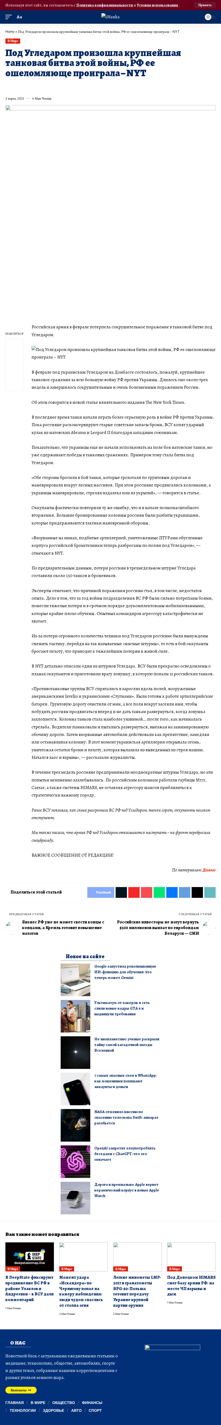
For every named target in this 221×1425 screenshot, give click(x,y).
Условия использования (158, 5)
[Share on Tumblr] (68, 86)
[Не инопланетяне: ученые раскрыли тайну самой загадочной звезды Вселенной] (75, 1052)
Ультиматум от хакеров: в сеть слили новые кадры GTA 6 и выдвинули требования (122, 1008)
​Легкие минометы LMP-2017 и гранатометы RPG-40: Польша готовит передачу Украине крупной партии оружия (137, 1291)
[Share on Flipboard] (29, 86)
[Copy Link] (117, 86)
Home (10, 31)
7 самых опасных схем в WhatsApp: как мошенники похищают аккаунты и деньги (125, 1081)
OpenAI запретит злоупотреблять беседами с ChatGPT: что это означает (125, 1153)
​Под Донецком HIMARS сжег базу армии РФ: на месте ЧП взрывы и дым (191, 1285)
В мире (13, 41)
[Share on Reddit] (78, 86)
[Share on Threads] (107, 86)
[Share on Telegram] (98, 86)
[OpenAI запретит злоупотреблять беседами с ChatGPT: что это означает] (75, 1161)
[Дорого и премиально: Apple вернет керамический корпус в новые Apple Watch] (75, 1198)
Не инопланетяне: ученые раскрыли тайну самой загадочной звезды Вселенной (126, 1044)
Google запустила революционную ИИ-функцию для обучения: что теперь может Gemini (125, 972)
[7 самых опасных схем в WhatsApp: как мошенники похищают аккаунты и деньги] (75, 1089)
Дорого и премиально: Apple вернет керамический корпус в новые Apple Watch (126, 1190)
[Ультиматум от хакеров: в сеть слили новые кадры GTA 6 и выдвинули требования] (75, 1016)
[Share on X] (19, 86)
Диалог (209, 870)
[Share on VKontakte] (88, 86)
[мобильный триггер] (10, 17)
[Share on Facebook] (9, 86)
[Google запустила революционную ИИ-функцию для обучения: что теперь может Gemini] (75, 980)
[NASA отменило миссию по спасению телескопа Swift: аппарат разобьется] (75, 1125)
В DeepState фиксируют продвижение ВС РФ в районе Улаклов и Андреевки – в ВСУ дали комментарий (29, 1288)
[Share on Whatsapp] (48, 86)
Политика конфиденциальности (105, 5)
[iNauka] (110, 17)
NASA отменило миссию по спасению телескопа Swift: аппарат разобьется (126, 1117)
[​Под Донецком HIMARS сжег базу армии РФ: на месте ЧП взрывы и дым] (191, 1256)
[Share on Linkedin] (58, 86)
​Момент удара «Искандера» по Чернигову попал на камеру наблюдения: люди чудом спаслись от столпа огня (81, 1291)
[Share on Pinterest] (39, 86)
